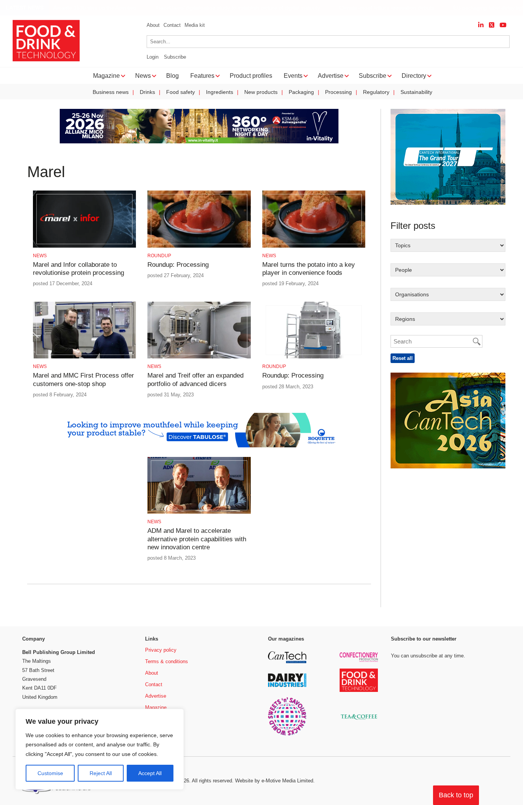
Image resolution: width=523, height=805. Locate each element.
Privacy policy (161, 650)
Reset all (402, 358)
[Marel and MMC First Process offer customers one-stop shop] (84, 357)
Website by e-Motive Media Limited (274, 781)
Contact (172, 25)
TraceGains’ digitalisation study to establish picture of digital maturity (228, 8)
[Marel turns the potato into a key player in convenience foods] (313, 246)
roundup (159, 255)
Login (153, 57)
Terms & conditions (166, 661)
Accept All (150, 773)
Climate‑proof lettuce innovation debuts (377, 8)
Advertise (155, 696)
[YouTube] (503, 25)
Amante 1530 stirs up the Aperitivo (85, 8)
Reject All (101, 773)
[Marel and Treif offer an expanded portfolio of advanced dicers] (198, 357)
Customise (50, 773)
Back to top (456, 795)
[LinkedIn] (481, 25)
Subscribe (175, 57)
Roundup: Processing (178, 264)
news (40, 255)
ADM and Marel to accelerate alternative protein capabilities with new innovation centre (196, 539)
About (153, 25)
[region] (99, 749)
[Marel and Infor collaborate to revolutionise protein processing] (84, 246)
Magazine (156, 707)
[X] (491, 25)
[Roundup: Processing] (198, 246)
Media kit (195, 25)
